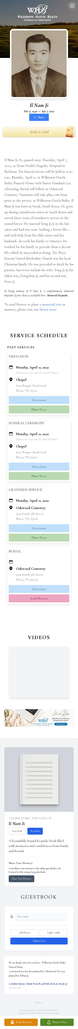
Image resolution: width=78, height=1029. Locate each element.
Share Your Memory (21, 878)
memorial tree (51, 304)
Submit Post (39, 940)
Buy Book (35, 831)
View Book (17, 831)
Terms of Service (47, 1013)
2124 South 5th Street (29, 514)
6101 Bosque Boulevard (31, 386)
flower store (48, 309)
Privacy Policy (30, 1013)
